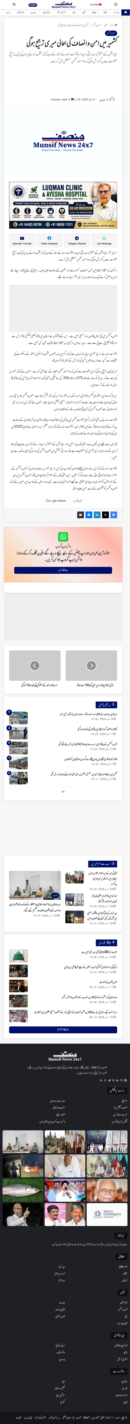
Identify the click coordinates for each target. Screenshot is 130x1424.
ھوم (112, 25)
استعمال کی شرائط (40, 1418)
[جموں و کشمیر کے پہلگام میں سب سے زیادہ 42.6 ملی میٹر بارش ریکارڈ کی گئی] (18, 748)
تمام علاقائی (123, 1266)
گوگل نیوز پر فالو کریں (119, 1121)
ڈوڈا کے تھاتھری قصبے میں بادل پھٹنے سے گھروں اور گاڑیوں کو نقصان (91, 759)
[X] (121, 1080)
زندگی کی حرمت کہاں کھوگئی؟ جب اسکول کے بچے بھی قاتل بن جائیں (90, 967)
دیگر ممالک (20, 12)
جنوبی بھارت (60, 1309)
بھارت (62, 1302)
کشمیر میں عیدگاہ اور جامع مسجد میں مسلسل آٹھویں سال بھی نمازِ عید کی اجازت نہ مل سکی (84, 774)
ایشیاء (74, 12)
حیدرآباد (116, 12)
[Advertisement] (63, 82)
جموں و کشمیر (96, 25)
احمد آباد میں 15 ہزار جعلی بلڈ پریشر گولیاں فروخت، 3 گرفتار (104, 899)
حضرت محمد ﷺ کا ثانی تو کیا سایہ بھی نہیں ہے (99, 952)
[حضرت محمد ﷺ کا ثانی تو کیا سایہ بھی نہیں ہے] (18, 956)
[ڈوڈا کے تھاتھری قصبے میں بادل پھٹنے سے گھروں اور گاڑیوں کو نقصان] (18, 763)
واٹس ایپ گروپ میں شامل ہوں (52, 1121)
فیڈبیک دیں (28, 1418)
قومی (83, 12)
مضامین (124, 1381)
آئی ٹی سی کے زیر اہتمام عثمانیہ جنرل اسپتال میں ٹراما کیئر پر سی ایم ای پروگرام (103, 879)
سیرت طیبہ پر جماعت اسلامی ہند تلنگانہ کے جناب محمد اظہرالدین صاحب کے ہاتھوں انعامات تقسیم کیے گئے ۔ (35, 907)
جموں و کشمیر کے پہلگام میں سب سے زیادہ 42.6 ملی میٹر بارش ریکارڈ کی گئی (88, 744)
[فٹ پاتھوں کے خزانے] (18, 986)
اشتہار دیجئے (60, 1114)
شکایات (18, 1418)
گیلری (62, 1402)
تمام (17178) (63, 1030)
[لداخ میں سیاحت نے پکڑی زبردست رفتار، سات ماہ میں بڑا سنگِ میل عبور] (18, 718)
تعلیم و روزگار (60, 1388)
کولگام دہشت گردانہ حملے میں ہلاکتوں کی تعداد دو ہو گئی (97, 729)
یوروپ (33, 12)
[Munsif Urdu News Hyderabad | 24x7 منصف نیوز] (64, 4)
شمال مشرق (60, 1316)
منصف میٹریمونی (59, 1107)
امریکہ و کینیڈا (47, 12)
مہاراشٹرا (61, 1280)
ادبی (63, 1381)
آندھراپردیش (60, 1273)
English (32, 5)
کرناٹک (124, 1280)
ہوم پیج (124, 1101)
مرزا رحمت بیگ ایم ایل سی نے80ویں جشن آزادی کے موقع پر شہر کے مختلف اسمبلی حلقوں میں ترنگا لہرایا (75, 1012)
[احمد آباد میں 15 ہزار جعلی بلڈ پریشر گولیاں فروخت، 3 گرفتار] (74, 899)
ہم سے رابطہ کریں (120, 1114)
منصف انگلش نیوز (120, 1107)
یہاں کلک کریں (63, 570)
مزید (63, 791)
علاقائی (94, 12)
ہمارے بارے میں (57, 1101)
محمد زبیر (102, 100)
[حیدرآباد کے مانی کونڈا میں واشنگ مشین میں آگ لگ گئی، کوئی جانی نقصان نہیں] (74, 917)
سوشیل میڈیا (60, 1395)
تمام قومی (123, 1302)
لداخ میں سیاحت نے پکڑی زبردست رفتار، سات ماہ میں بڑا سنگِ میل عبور (88, 714)
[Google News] (56, 501)
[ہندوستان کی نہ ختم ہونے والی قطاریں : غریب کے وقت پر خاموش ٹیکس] (18, 1001)
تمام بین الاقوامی (121, 1345)
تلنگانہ (105, 12)
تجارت (124, 1388)
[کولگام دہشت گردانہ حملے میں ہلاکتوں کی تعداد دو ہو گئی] (18, 733)
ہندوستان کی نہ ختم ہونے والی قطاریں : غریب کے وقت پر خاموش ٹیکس (89, 997)
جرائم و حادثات (121, 1395)
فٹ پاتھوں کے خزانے (108, 982)
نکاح (125, 1402)
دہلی (126, 1316)
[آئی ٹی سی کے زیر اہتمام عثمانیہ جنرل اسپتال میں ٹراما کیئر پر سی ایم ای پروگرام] (74, 877)
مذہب (8, 12)
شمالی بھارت (122, 1323)
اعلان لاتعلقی (66, 1418)
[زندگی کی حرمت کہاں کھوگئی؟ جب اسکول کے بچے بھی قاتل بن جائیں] (18, 971)
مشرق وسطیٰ (61, 12)
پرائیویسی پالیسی (54, 1418)
